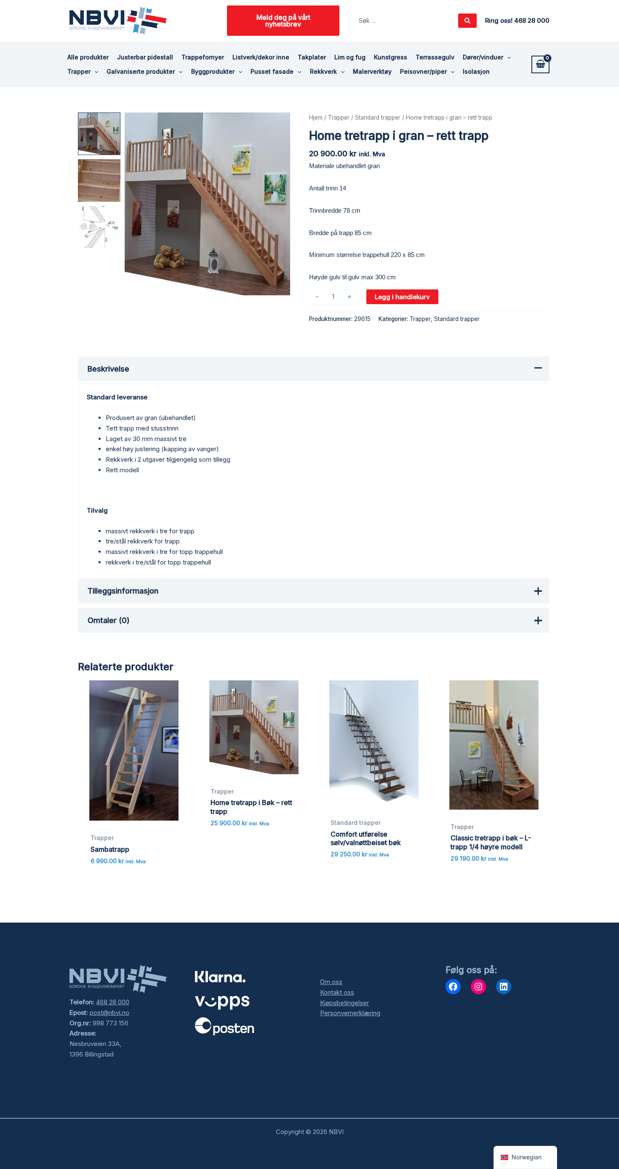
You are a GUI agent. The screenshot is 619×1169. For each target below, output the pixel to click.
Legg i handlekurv (402, 297)
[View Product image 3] (99, 227)
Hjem (316, 117)
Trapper (339, 117)
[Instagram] (478, 986)
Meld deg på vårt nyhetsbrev (283, 20)
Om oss (331, 982)
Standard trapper (377, 117)
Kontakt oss (337, 992)
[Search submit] (467, 20)
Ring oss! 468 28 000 (517, 20)
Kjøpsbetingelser (344, 1003)
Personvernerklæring (350, 1013)
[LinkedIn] (503, 986)
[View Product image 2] (99, 180)
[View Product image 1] (99, 133)
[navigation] (525, 1157)
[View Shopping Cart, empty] (540, 64)
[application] (507, 57)
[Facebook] (453, 986)
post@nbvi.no (109, 1012)
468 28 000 (112, 1002)
